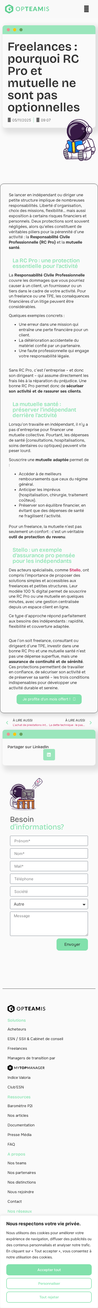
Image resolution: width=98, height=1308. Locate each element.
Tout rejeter (49, 1297)
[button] (86, 9)
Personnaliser (49, 1283)
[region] (49, 1261)
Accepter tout (49, 1270)
